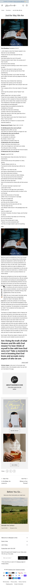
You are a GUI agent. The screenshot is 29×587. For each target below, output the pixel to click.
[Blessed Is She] (11, 5)
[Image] (14, 413)
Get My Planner (15, 430)
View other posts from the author (14, 388)
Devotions (8, 10)
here (12, 369)
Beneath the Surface (7, 525)
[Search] (23, 5)
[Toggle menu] (2, 5)
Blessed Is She (11, 578)
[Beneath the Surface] (14, 511)
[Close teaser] (4, 286)
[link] (7, 471)
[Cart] (26, 5)
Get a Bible (14, 465)
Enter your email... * (7, 567)
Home (2, 10)
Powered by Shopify (19, 578)
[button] (2, 293)
